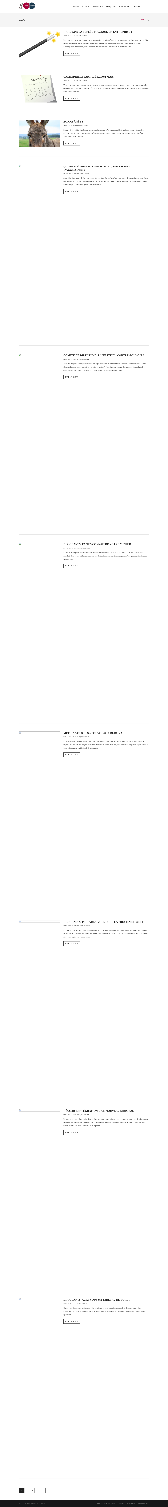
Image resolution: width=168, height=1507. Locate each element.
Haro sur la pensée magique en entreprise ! (97, 31)
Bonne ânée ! (73, 121)
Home (142, 20)
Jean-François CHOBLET (81, 35)
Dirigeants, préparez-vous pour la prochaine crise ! (104, 921)
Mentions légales (109, 1503)
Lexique (99, 1503)
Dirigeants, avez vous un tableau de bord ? (97, 1299)
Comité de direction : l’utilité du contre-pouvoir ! (103, 355)
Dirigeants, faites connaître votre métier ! (98, 544)
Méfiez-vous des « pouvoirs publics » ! (92, 733)
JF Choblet (120, 1503)
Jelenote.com (131, 1503)
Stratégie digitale (143, 1503)
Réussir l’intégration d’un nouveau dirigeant (99, 1110)
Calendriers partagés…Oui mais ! (89, 76)
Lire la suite (71, 53)
